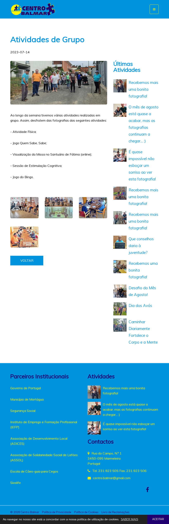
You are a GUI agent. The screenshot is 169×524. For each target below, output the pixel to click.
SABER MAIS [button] (129, 519)
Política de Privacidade (56, 512)
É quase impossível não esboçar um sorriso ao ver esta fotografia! (142, 165)
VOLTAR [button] (26, 260)
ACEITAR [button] (158, 519)
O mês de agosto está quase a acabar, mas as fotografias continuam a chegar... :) (130, 409)
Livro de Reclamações (115, 512)
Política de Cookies (86, 512)
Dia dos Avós (140, 305)
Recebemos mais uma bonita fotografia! (143, 89)
